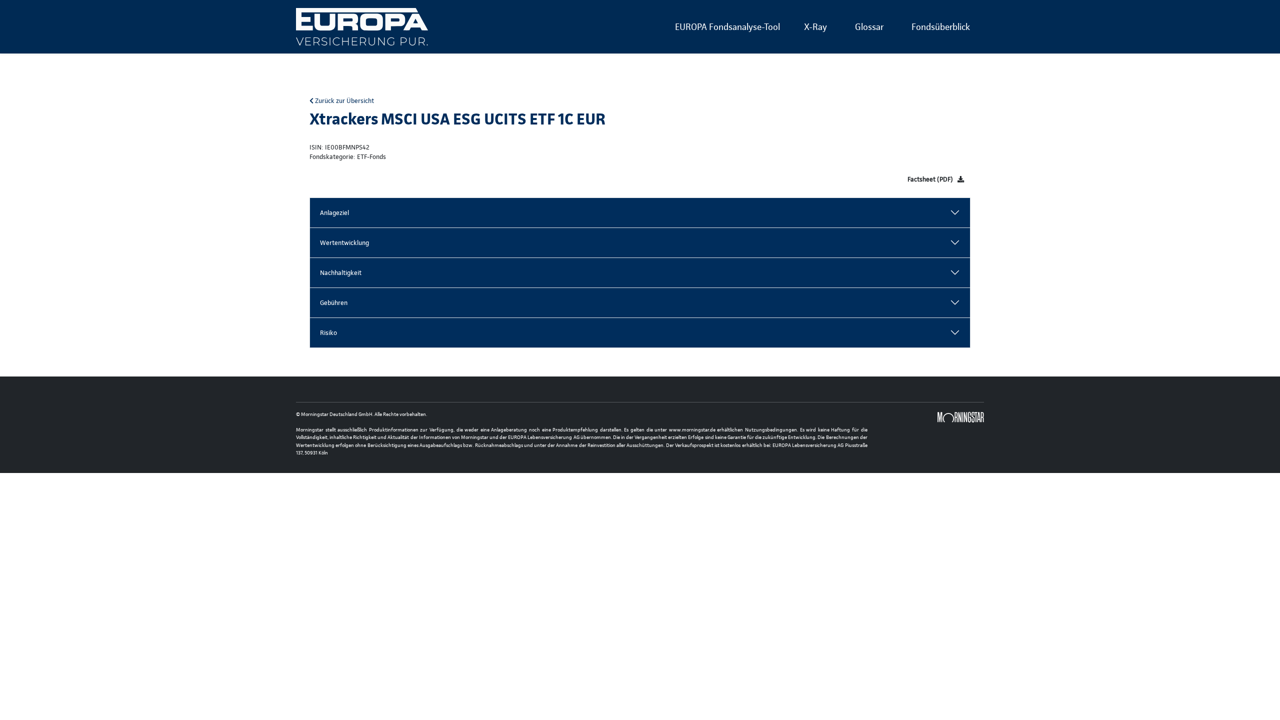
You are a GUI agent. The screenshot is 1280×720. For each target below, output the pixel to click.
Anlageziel (334, 212)
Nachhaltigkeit (341, 272)
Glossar (869, 27)
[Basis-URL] (362, 27)
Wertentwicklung (344, 242)
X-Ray (815, 27)
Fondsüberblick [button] (941, 27)
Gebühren (334, 302)
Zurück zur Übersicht (344, 100)
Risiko (328, 332)
